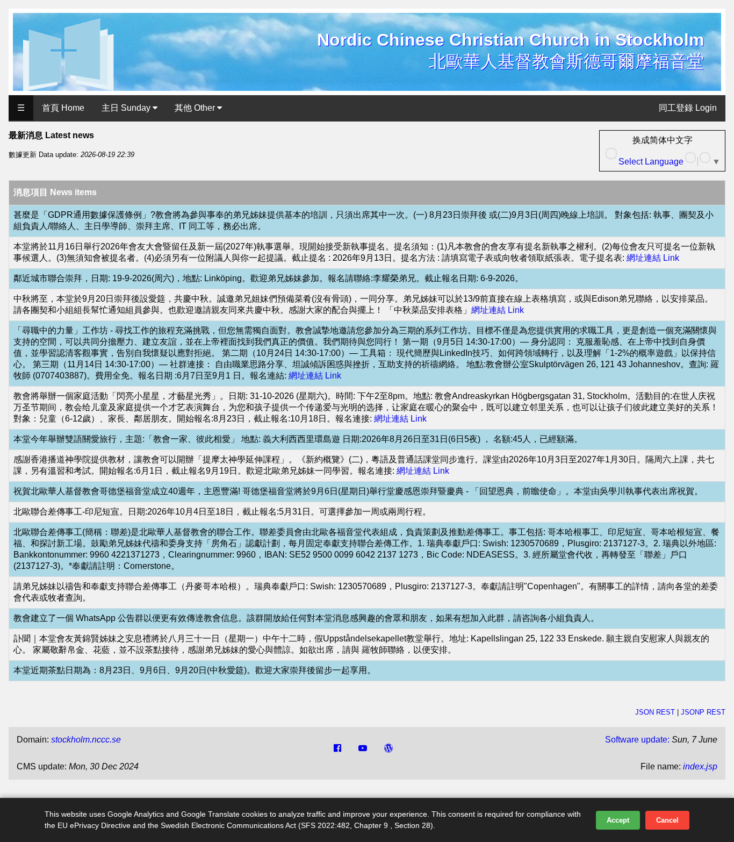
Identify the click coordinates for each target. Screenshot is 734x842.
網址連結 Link (653, 257)
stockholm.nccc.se (86, 739)
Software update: (637, 739)
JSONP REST (703, 712)
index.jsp (700, 766)
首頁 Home (63, 107)
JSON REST (655, 712)
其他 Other (196, 107)
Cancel (667, 820)
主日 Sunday (127, 107)
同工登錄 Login (688, 107)
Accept (618, 820)
